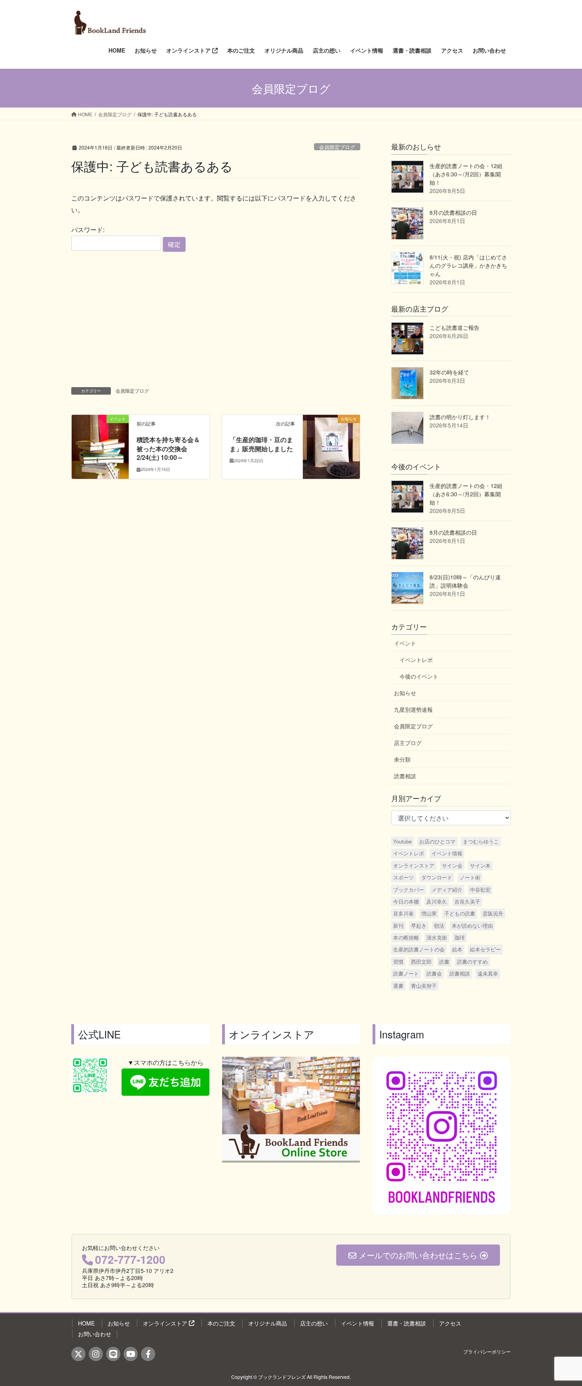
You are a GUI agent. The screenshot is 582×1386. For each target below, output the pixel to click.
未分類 (402, 759)
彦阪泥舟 (493, 913)
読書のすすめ (472, 961)
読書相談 (405, 776)
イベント (405, 643)
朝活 (439, 925)
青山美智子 (424, 985)
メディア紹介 (447, 889)
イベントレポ (416, 660)
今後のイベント (418, 676)
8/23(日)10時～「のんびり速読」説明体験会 (465, 581)
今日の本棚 (406, 901)
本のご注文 (221, 1323)
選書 (398, 985)
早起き (418, 925)
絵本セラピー (485, 949)
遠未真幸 (487, 973)
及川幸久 (436, 901)
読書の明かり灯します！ (460, 417)
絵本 (457, 949)
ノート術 (470, 877)
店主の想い (314, 1323)
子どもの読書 (459, 913)
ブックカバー (408, 889)
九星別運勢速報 (413, 709)
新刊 (398, 925)
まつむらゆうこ (481, 841)
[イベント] (100, 443)
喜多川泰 (403, 913)
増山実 (429, 913)
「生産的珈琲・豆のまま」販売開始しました (261, 444)
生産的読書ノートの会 (419, 949)
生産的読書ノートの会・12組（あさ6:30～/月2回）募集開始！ (466, 174)
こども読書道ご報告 (454, 327)
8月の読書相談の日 (453, 212)
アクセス (450, 1323)
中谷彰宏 (480, 889)
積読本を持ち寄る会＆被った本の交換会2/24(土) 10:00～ (168, 448)
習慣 (398, 961)
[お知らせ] (331, 443)
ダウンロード (436, 877)
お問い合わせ (94, 1334)
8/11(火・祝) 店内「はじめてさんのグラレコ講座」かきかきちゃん (468, 265)
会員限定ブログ (337, 147)
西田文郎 (421, 961)
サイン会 (452, 865)
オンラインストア (413, 865)
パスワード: (88, 229)
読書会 (434, 973)
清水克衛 (436, 937)
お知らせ (405, 693)
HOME (86, 1323)
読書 (444, 961)
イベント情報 (447, 853)
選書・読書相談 (406, 1323)
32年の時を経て (449, 372)
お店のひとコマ (437, 841)
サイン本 (480, 865)
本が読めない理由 (472, 925)
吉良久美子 (467, 901)
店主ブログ (408, 743)
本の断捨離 (406, 937)
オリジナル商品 (267, 1323)
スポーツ (403, 877)
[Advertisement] (215, 318)
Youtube (402, 841)
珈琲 (460, 937)
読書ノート (406, 973)
